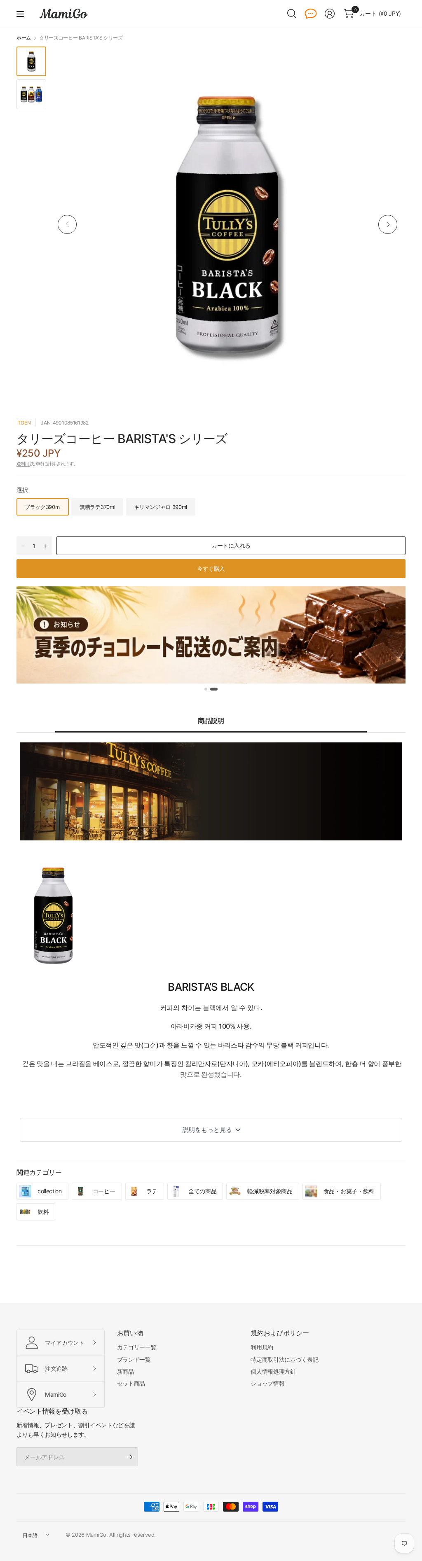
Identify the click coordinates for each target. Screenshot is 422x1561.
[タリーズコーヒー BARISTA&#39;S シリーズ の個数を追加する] (46, 546)
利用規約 (262, 1347)
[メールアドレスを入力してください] (130, 1456)
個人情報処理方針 (273, 1371)
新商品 (125, 1371)
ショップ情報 (267, 1383)
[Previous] (67, 224)
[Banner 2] (214, 689)
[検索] (291, 13)
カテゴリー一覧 (137, 1347)
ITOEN (23, 423)
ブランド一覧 (134, 1359)
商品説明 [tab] (211, 720)
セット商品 (131, 1383)
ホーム (23, 37)
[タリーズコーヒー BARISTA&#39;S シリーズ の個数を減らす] (23, 546)
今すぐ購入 (211, 568)
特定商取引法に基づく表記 (284, 1359)
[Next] (387, 224)
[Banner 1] (205, 689)
